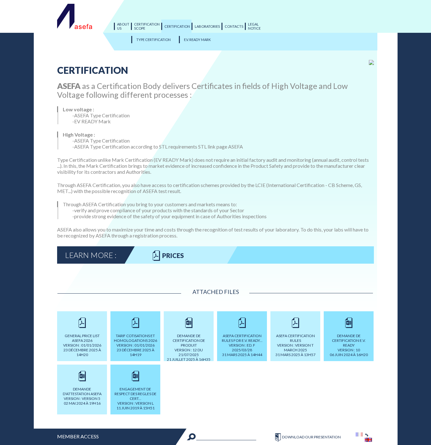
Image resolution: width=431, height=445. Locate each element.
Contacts (234, 26)
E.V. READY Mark (197, 40)
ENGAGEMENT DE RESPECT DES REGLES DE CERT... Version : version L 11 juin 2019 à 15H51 (135, 398)
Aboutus (123, 26)
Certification (177, 26)
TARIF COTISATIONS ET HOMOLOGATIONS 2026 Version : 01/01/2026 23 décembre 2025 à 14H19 (135, 345)
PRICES (173, 255)
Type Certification (153, 40)
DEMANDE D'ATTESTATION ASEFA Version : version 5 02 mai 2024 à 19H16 (82, 396)
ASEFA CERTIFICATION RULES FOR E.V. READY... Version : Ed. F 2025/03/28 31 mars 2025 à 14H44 (242, 345)
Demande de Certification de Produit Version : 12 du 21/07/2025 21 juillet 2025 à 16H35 (188, 347)
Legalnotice (254, 26)
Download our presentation (311, 437)
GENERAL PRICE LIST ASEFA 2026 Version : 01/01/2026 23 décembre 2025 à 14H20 (82, 345)
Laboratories (207, 26)
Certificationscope (147, 26)
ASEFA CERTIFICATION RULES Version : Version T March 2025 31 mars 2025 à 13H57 (295, 345)
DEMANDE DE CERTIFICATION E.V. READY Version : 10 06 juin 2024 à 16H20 (349, 345)
